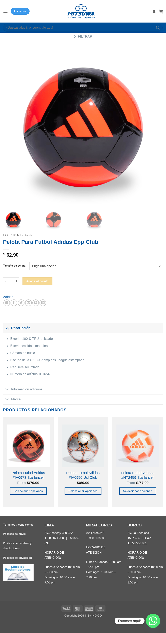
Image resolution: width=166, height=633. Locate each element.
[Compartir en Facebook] (14, 302)
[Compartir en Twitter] (21, 302)
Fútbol (17, 235)
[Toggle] (7, 328)
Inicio (6, 235)
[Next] (163, 466)
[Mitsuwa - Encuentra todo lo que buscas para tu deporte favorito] (81, 11)
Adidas (8, 297)
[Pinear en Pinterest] (35, 302)
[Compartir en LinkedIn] (42, 302)
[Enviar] (158, 27)
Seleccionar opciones (28, 491)
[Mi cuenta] (154, 11)
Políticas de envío (14, 533)
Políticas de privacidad (17, 557)
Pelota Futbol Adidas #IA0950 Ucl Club (83, 475)
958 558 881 (139, 543)
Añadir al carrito (37, 281)
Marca (16, 399)
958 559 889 (97, 538)
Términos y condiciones (18, 524)
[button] (5, 11)
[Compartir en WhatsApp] (6, 302)
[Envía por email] (28, 302)
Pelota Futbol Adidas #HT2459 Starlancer (137, 475)
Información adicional (27, 389)
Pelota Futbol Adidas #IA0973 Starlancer (28, 475)
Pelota (28, 235)
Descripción (20, 328)
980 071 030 (56, 538)
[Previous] (3, 466)
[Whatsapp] (153, 621)
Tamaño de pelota (14, 265)
